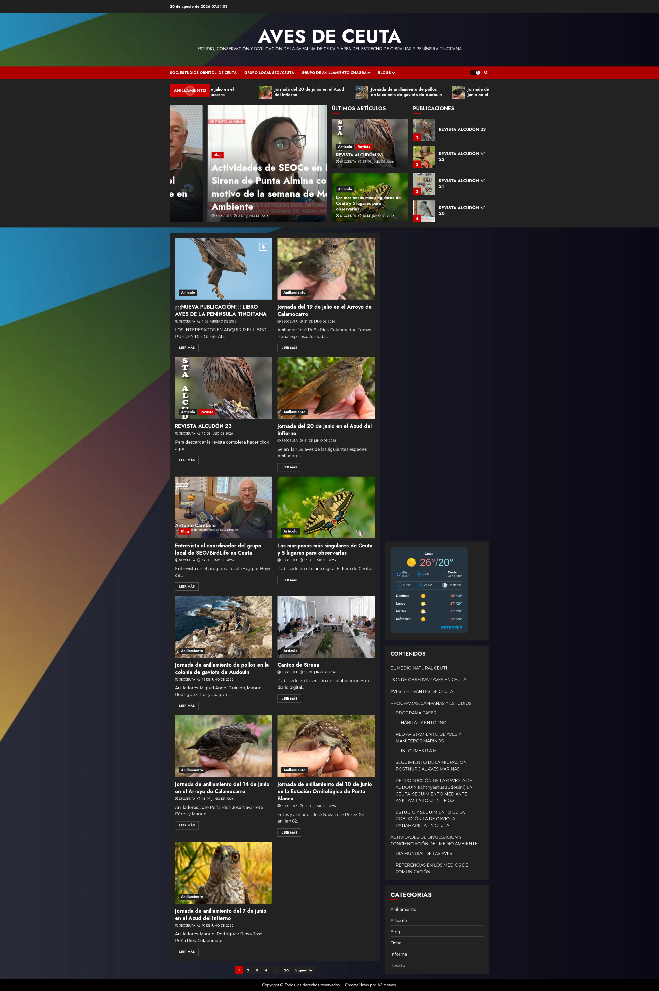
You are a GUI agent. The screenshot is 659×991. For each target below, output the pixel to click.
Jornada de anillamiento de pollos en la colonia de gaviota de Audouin (222, 668)
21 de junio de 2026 (320, 441)
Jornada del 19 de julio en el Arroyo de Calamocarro (325, 310)
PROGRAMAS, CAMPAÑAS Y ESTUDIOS (431, 703)
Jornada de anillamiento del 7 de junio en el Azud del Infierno (220, 914)
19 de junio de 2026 (218, 560)
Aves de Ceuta (329, 36)
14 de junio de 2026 (320, 673)
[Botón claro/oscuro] (475, 72)
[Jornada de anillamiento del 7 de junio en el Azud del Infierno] (223, 873)
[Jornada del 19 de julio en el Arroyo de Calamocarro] (326, 269)
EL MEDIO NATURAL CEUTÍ (419, 668)
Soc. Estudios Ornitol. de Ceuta (203, 72)
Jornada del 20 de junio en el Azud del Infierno (325, 429)
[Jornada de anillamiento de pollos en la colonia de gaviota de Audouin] (223, 627)
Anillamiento (294, 292)
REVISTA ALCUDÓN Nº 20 (462, 183)
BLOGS (384, 72)
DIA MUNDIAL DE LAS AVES (424, 853)
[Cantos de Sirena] (326, 627)
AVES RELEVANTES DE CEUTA (422, 691)
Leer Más (187, 347)
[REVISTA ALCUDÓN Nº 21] (424, 157)
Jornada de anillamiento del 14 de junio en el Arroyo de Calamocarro (222, 788)
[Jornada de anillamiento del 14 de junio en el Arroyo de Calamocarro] (223, 746)
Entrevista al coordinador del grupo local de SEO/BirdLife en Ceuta (218, 549)
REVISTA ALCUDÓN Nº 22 (462, 129)
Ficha (396, 943)
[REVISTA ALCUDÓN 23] (223, 388)
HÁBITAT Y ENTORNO (424, 722)
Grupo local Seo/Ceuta (269, 72)
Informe (399, 954)
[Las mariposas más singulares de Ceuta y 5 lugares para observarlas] (326, 507)
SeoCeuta (186, 216)
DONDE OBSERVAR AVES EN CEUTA (428, 679)
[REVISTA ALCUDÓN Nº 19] (424, 211)
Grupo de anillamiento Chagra (334, 72)
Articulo (345, 146)
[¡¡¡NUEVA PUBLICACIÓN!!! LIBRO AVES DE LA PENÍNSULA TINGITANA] (223, 269)
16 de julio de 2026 (378, 162)
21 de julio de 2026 (319, 322)
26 (286, 970)
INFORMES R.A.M (419, 750)
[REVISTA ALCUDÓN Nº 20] (424, 184)
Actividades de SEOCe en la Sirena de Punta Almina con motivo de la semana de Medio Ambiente (240, 187)
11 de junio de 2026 (320, 806)
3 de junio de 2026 (216, 216)
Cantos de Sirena (298, 665)
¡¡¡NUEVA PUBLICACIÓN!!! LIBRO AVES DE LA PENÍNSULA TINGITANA (221, 310)
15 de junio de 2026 (379, 216)
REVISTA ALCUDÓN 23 (359, 155)
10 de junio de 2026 (218, 926)
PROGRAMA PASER (416, 712)
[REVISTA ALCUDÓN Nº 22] (424, 130)
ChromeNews (357, 985)
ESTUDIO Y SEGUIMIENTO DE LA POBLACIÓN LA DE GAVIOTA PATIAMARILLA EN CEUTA (430, 819)
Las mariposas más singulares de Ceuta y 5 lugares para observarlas (368, 203)
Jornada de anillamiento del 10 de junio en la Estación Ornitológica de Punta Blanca (325, 791)
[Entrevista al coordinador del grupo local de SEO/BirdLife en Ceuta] (223, 507)
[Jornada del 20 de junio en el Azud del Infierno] (326, 388)
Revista (364, 146)
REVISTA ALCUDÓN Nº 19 (462, 210)
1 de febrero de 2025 (219, 322)
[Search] (486, 73)
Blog (180, 155)
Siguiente (303, 970)
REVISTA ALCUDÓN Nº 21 (462, 156)
